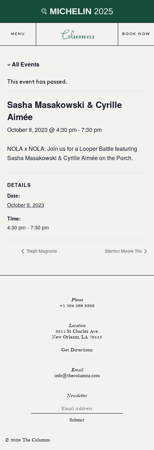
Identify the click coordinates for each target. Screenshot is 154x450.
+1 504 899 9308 (77, 305)
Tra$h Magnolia (41, 251)
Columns (77, 34)
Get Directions (77, 350)
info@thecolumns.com (77, 376)
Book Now (136, 34)
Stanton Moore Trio (124, 251)
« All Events (23, 64)
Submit (76, 420)
